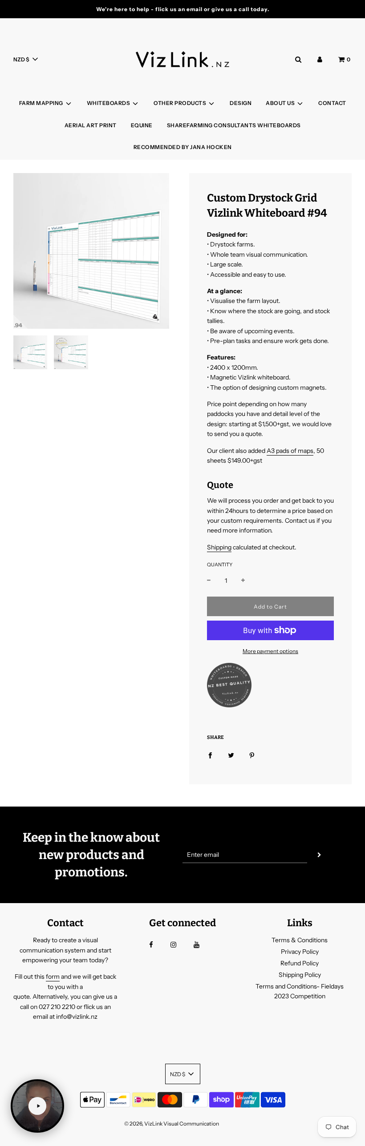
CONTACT (332, 103)
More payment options (270, 651)
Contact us (300, 521)
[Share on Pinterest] (252, 755)
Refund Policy (299, 963)
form (53, 976)
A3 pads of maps (290, 451)
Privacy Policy (300, 952)
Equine (142, 125)
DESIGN (240, 103)
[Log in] (319, 59)
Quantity (219, 564)
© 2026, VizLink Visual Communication (171, 1123)
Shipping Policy (300, 975)
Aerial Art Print (91, 125)
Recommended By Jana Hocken (183, 147)
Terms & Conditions (300, 940)
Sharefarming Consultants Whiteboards (234, 125)
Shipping (219, 547)
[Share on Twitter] (231, 755)
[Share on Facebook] (210, 755)
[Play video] (37, 1106)
